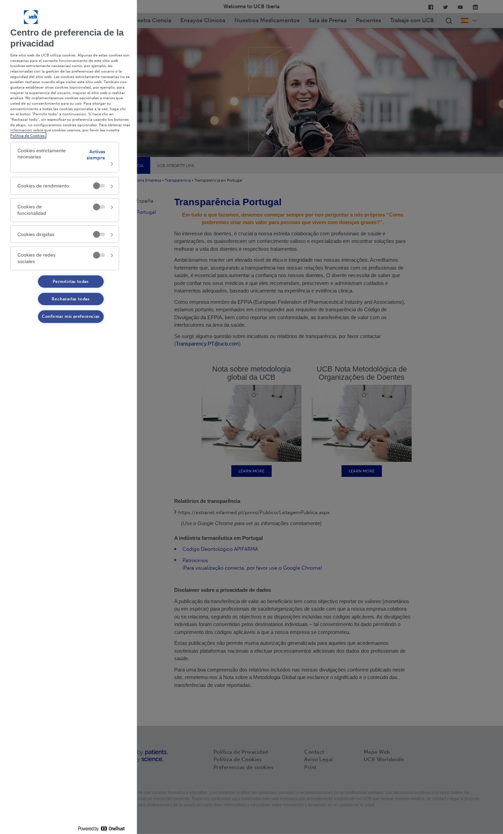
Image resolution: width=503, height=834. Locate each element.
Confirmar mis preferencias (71, 316)
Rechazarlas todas (70, 299)
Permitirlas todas (70, 281)
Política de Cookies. (28, 135)
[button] (65, 157)
